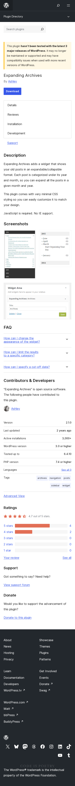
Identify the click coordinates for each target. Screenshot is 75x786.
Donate (46, 684)
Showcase (46, 640)
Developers (11, 684)
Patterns (45, 659)
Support (12, 143)
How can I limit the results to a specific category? (21, 353)
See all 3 (66, 469)
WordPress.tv (14, 690)
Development (16, 133)
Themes (44, 646)
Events (44, 677)
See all (67, 557)
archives (42, 478)
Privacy (9, 659)
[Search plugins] (42, 29)
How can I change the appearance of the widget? (22, 340)
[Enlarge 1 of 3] (31, 235)
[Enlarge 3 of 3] (66, 287)
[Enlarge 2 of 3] (66, 235)
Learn (7, 671)
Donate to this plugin (17, 617)
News (7, 646)
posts (67, 478)
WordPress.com (16, 702)
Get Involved (48, 671)
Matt (9, 708)
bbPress (11, 715)
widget (66, 485)
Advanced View (14, 496)
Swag (44, 690)
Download (12, 91)
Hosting (9, 653)
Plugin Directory (13, 16)
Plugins (44, 653)
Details (12, 105)
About (8, 640)
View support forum (17, 585)
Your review (11, 557)
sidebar (55, 485)
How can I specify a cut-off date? (27, 367)
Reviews (13, 114)
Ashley (12, 81)
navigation (55, 478)
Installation (14, 124)
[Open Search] (58, 5)
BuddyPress (13, 721)
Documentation (14, 677)
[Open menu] (69, 5)
